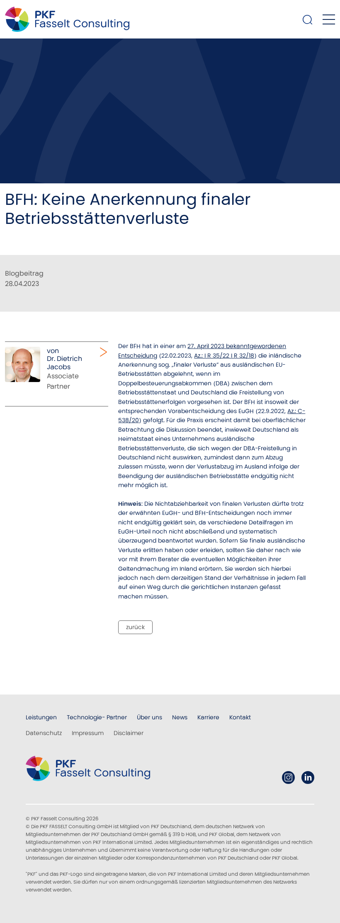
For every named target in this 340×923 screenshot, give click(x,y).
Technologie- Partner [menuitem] (97, 717)
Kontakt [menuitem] (240, 717)
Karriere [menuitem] (208, 717)
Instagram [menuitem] (288, 777)
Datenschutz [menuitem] (44, 733)
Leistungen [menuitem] (41, 717)
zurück (135, 627)
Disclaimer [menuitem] (128, 733)
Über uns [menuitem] (149, 717)
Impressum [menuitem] (88, 733)
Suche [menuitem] (308, 19)
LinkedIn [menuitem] (307, 777)
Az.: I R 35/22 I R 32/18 (224, 355)
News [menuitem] (179, 717)
